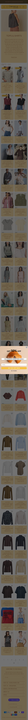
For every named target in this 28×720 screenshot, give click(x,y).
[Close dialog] (26, 347)
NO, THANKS (14, 370)
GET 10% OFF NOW (14, 368)
